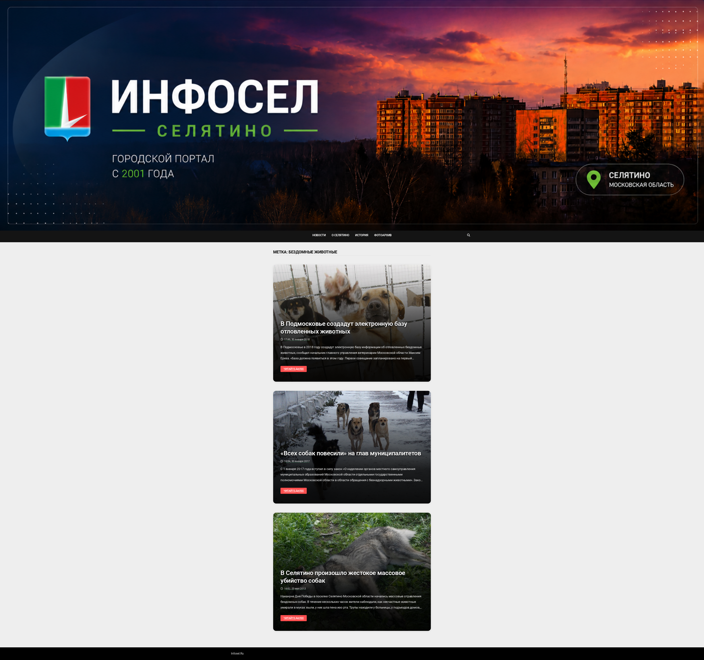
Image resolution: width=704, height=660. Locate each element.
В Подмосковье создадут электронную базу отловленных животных (343, 327)
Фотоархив (383, 235)
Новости (319, 235)
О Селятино (340, 235)
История (361, 235)
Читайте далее (293, 369)
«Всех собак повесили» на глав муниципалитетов (350, 453)
